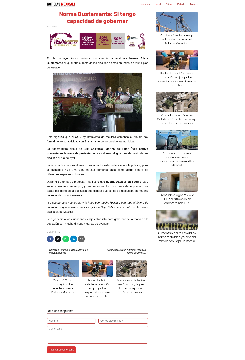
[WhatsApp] (65, 239)
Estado (181, 4)
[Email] (81, 239)
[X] (58, 239)
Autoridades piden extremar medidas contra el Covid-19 (126, 251)
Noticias (145, 4)
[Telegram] (73, 239)
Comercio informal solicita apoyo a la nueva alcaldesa (68, 251)
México (194, 4)
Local (158, 4)
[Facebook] (50, 239)
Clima (169, 4)
